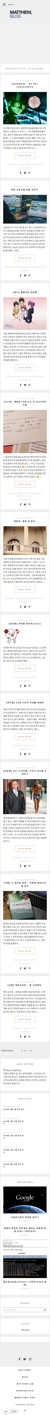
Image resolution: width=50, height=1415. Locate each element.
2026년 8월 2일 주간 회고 (13, 1109)
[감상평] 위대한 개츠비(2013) (25, 623)
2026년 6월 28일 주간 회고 (13, 1165)
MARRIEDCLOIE (25, 1390)
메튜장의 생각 (37, 493)
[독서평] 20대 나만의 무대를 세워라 (25, 702)
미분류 (31, 267)
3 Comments (25, 1288)
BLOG (25, 1377)
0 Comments (25, 168)
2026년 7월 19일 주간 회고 (13, 1136)
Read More (25, 155)
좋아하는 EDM (37, 164)
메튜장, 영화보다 (23, 376)
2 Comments (25, 1221)
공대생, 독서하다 (30, 745)
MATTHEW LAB (25, 1384)
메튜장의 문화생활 (24, 164)
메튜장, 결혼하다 (24, 493)
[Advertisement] (25, 44)
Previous (7, 1050)
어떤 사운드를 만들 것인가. (25, 189)
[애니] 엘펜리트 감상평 (25, 292)
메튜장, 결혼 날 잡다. (25, 521)
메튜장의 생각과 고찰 (25, 496)
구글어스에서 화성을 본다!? (25, 1217)
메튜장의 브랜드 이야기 (25, 1397)
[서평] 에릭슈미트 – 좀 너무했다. (25, 985)
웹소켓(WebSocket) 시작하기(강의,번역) (25, 1283)
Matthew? (25, 1370)
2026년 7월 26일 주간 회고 (13, 1122)
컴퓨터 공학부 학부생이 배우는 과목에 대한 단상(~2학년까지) (25, 1230)
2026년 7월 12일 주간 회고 (13, 1151)
